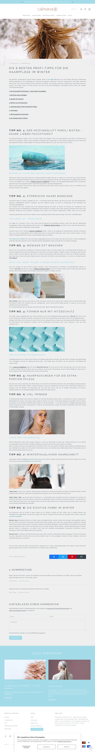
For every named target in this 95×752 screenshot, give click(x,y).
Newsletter (7, 729)
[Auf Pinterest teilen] (72, 557)
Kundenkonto (8, 720)
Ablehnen (67, 747)
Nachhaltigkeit (49, 15)
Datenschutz (34, 723)
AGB (32, 717)
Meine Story (61, 15)
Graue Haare (55, 686)
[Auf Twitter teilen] (63, 557)
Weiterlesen (8, 697)
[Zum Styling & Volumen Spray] (37, 286)
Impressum (34, 720)
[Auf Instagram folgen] (10, 736)
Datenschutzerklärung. (65, 741)
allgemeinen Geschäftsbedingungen (58, 608)
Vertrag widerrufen (37, 729)
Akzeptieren (46, 747)
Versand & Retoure (36, 726)
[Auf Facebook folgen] (5, 736)
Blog (70, 15)
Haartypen (36, 15)
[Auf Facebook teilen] (53, 557)
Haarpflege (25, 63)
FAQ (5, 723)
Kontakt (6, 717)
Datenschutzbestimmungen (17, 610)
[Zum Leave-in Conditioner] (37, 157)
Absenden (15, 637)
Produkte (26, 15)
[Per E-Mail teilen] (81, 557)
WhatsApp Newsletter (11, 726)
